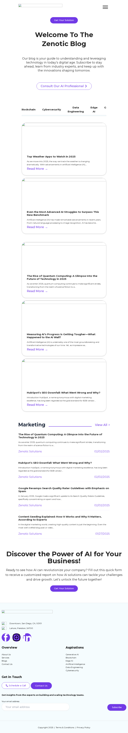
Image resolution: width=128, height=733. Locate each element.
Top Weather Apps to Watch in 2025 (51, 156)
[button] (16, 685)
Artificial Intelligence (75, 664)
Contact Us (7, 664)
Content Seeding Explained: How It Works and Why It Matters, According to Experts (60, 518)
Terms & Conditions (65, 727)
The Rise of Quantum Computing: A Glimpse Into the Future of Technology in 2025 (62, 277)
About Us (6, 654)
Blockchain (28, 109)
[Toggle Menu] (105, 7)
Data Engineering (76, 109)
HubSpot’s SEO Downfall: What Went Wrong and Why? (63, 392)
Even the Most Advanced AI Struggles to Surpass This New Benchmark (63, 213)
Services (5, 657)
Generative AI (72, 654)
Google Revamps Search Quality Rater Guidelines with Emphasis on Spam (63, 490)
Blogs (4, 661)
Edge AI (94, 109)
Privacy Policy (83, 727)
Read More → (37, 169)
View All (101, 425)
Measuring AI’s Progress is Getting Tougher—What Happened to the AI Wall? (61, 336)
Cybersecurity (51, 109)
